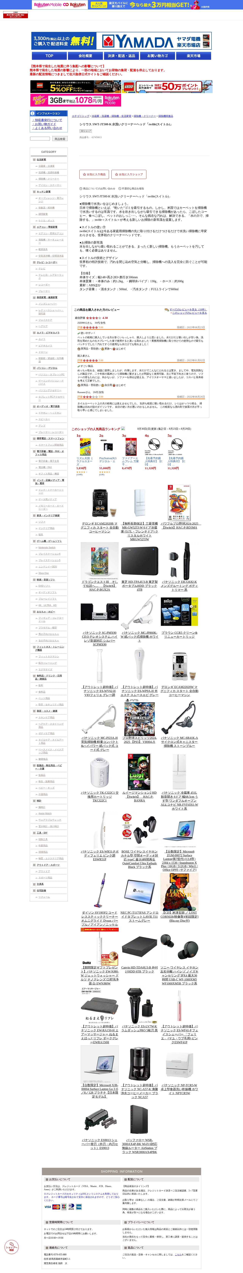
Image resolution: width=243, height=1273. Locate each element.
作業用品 (43, 845)
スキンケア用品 (46, 717)
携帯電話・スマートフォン (50, 438)
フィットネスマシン (49, 656)
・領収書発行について (47, 120)
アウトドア (44, 871)
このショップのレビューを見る (189, 312)
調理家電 (43, 214)
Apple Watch (45, 813)
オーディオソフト (48, 592)
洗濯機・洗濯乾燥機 (49, 172)
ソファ (42, 521)
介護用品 (43, 794)
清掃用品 (43, 852)
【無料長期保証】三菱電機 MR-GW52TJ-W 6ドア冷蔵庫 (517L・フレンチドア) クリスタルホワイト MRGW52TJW (139, 531)
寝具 (41, 534)
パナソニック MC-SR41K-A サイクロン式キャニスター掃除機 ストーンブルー (179, 741)
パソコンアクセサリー (50, 390)
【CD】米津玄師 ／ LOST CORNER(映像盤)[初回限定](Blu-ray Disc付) (179, 916)
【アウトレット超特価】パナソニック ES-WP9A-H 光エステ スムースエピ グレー (140, 691)
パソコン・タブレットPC (52, 374)
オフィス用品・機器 (49, 473)
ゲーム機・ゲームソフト (49, 541)
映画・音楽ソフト (46, 579)
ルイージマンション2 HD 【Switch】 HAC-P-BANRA (139, 796)
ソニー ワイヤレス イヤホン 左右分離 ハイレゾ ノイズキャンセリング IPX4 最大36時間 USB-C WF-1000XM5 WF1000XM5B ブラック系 (179, 975)
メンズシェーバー (48, 304)
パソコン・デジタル (47, 368)
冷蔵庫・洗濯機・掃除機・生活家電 (111, 116)
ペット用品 (44, 698)
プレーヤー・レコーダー (51, 432)
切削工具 (43, 839)
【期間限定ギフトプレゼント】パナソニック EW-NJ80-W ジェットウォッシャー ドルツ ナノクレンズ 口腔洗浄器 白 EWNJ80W (100, 975)
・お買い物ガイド (44, 124)
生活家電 (41, 159)
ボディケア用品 (46, 733)
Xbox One (44, 573)
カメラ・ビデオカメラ (48, 332)
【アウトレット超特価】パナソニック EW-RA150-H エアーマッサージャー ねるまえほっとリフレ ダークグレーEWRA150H (99, 1034)
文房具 (40, 884)
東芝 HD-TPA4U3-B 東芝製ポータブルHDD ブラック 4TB (140, 585)
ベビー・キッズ (46, 788)
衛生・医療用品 (46, 781)
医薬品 (42, 775)
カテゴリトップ (80, 116)
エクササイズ (45, 669)
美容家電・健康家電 (47, 297)
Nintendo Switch (47, 547)
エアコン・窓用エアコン (51, 233)
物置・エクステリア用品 (51, 858)
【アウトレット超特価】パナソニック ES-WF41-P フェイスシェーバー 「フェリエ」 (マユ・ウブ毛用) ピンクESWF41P (179, 1034)
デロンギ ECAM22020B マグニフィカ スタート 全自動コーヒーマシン (100, 527)
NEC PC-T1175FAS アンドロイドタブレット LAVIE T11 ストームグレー (140, 916)
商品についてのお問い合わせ (99, 188)
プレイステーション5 (49, 560)
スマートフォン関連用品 (51, 445)
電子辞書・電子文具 (49, 461)
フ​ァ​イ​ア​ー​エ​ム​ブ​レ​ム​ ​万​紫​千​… (130, 461)
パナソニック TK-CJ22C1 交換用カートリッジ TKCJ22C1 (100, 796)
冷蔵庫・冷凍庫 (46, 166)
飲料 (41, 685)
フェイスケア (45, 320)
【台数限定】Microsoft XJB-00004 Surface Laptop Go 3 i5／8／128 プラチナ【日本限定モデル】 (99, 1091)
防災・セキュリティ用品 (51, 704)
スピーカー (44, 419)
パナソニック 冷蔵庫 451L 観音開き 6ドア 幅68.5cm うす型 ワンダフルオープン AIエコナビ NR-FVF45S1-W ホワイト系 (179, 800)
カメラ (42, 339)
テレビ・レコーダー (47, 262)
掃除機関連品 (165, 116)
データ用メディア (48, 499)
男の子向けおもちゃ (49, 634)
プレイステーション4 (49, 554)
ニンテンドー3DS (48, 566)
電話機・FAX (45, 467)
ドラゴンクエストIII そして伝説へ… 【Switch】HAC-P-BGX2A (100, 585)
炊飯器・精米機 (46, 207)
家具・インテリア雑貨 (48, 515)
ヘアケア (43, 326)
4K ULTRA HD (48, 605)
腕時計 (42, 807)
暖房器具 (43, 249)
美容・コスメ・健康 (47, 711)
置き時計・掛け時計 (49, 826)
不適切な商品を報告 (133, 188)
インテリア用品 (46, 528)
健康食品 (43, 759)
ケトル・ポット (46, 220)
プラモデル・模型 (48, 627)
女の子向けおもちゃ (49, 640)
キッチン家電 (43, 191)
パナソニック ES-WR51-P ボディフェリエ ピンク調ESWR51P (100, 855)
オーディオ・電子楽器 (48, 406)
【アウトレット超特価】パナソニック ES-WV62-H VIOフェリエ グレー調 (99, 691)
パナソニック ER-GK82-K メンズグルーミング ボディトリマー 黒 (179, 585)
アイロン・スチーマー (50, 185)
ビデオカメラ (45, 345)
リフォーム (44, 897)
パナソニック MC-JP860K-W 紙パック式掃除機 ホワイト (140, 636)
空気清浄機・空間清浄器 (51, 256)
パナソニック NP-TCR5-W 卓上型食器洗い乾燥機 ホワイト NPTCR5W (179, 1089)
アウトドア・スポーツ (48, 865)
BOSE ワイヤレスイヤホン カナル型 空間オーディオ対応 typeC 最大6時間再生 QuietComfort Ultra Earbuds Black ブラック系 (139, 859)
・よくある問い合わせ (47, 128)
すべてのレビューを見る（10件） (188, 309)
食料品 (42, 691)
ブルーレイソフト (48, 598)
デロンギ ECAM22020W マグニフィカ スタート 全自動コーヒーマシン (179, 691)
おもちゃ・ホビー (46, 611)
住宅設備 (41, 890)
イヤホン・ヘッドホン (50, 412)
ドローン (43, 352)
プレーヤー (44, 291)
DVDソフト (44, 586)
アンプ (42, 425)
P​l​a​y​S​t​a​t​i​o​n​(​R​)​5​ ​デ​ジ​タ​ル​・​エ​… (108, 461)
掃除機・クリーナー (49, 178)
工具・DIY (42, 833)
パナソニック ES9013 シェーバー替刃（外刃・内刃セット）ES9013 (99, 1144)
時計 (39, 800)
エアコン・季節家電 (47, 227)
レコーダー (44, 284)
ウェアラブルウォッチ (50, 820)
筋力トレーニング (48, 663)
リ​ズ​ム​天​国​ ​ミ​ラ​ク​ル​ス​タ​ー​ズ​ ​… (85, 461)
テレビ (42, 268)
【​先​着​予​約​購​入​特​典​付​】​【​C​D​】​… (154, 461)
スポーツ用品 (45, 877)
